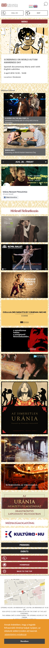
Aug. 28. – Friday (24, 161)
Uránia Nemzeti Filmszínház (15, 192)
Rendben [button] (25, 641)
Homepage (24, 565)
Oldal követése (11, 197)
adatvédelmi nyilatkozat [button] (15, 634)
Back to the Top (24, 571)
